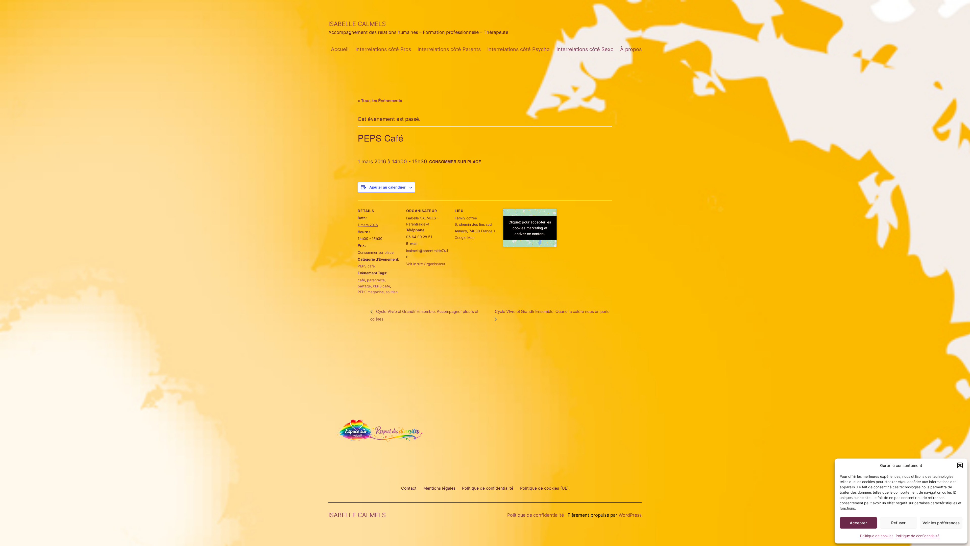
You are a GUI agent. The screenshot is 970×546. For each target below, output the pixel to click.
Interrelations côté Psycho (518, 49)
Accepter (858, 522)
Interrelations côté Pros (383, 49)
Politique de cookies (876, 536)
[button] (959, 465)
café (361, 280)
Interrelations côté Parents (449, 49)
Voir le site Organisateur (425, 264)
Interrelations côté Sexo (585, 49)
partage (364, 286)
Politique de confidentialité (917, 536)
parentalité (376, 280)
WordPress (630, 515)
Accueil (340, 49)
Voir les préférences (941, 522)
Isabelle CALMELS (357, 24)
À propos (631, 49)
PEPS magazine (371, 292)
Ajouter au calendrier (387, 187)
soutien (392, 292)
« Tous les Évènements (380, 100)
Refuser (898, 522)
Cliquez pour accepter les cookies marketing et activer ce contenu (529, 228)
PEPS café (366, 266)
